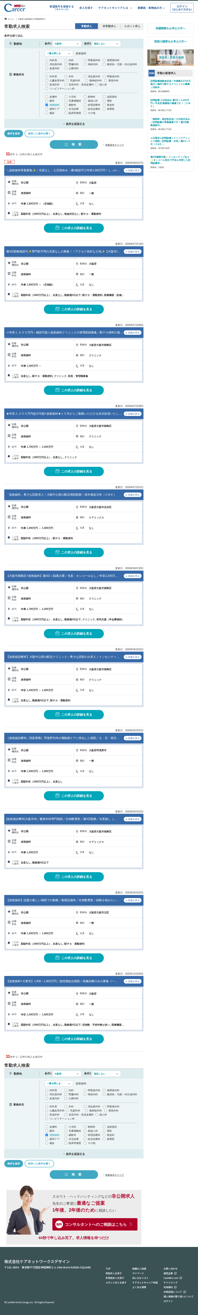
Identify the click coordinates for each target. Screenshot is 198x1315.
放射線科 (55, 104)
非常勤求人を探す (115, 1277)
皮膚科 (53, 96)
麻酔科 (72, 104)
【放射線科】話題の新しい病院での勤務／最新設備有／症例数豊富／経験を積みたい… (62, 900)
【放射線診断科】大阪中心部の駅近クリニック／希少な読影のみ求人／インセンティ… (62, 656)
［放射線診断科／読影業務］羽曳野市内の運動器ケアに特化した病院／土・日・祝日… (62, 738)
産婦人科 (93, 100)
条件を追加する (74, 123)
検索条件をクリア (114, 145)
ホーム (11, 19)
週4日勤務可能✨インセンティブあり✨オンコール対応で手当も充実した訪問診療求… (170, 160)
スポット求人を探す (116, 1282)
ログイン (168, 1301)
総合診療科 (94, 108)
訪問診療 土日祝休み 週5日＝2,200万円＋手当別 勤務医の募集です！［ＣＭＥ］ (170, 103)
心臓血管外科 (57, 80)
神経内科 (93, 64)
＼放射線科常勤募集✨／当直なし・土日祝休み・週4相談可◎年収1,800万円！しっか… (63, 170)
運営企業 (168, 1273)
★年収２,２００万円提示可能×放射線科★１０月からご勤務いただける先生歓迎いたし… (64, 413)
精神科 (91, 96)
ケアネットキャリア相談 (145, 1282)
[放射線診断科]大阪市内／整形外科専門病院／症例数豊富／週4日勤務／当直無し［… (61, 819)
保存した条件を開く (39, 133)
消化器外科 (94, 76)
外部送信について (173, 1291)
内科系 (53, 60)
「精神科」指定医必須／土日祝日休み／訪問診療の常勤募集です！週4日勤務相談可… (170, 122)
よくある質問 (139, 1287)
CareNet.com (171, 1277)
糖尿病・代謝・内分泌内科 (122, 64)
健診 (52, 113)
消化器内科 (56, 64)
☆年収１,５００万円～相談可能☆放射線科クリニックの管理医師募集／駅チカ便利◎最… (64, 332)
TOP (108, 1268)
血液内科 (55, 68)
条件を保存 (13, 133)
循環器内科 (113, 60)
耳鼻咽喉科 (75, 100)
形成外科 (55, 84)
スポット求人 (132, 26)
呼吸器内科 (94, 60)
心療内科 (74, 68)
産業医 (110, 108)
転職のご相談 (139, 1268)
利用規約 (168, 1287)
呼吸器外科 (113, 76)
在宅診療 (74, 108)
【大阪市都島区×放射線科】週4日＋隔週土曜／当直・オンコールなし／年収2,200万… (62, 575)
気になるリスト (140, 1277)
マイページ (138, 1273)
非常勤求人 (109, 26)
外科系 (53, 76)
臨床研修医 (75, 113)
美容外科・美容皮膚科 (81, 84)
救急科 (110, 104)
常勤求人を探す (114, 1273)
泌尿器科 (112, 96)
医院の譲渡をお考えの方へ (170, 41)
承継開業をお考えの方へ (170, 28)
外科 (71, 76)
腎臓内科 (74, 64)
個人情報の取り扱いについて (179, 1296)
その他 (91, 113)
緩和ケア (55, 108)
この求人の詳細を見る (76, 228)
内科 (71, 60)
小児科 (72, 96)
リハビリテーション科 (62, 88)
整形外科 (113, 80)
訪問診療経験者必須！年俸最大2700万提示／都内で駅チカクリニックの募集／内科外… (170, 84)
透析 (109, 100)
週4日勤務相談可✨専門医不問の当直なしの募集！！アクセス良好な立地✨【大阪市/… (63, 251)
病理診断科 (94, 104)
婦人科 (103, 84)
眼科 (52, 100)
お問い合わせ (171, 1268)
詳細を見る (134, 170)
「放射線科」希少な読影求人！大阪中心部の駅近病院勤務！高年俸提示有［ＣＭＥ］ (61, 494)
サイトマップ (171, 1282)
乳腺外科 (75, 80)
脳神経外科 (95, 80)
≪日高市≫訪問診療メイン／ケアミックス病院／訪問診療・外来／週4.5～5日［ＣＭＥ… (170, 141)
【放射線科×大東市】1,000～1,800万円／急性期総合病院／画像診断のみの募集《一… (62, 981)
